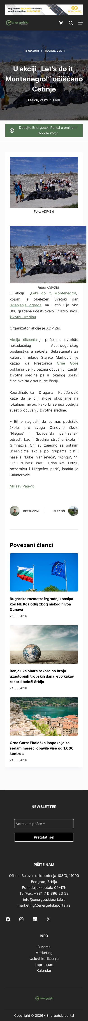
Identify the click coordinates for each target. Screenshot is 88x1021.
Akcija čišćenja (23, 339)
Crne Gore (67, 363)
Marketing (44, 952)
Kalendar (44, 970)
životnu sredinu (23, 317)
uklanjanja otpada (25, 305)
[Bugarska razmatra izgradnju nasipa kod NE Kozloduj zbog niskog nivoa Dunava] (44, 572)
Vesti (61, 50)
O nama (44, 947)
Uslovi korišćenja (44, 958)
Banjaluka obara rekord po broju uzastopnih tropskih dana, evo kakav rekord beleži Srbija (42, 676)
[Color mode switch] (61, 22)
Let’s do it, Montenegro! (53, 293)
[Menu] (80, 22)
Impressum (44, 964)
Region (50, 50)
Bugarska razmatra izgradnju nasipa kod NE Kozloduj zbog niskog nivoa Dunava (41, 604)
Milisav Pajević (22, 486)
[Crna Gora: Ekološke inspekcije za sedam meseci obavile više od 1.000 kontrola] (44, 716)
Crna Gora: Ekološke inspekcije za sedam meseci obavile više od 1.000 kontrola (42, 748)
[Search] (71, 23)
